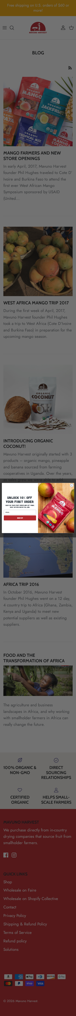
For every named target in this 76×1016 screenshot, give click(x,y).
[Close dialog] (71, 485)
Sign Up (20, 518)
